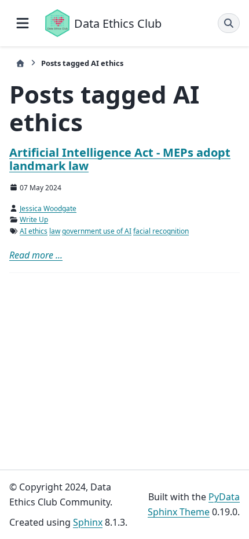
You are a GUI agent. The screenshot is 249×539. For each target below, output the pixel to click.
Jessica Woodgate (48, 208)
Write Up (34, 219)
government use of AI (96, 231)
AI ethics (33, 231)
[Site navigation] (22, 23)
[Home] (20, 63)
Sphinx (87, 522)
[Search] (229, 23)
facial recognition (161, 231)
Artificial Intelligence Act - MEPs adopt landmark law (119, 159)
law (54, 231)
